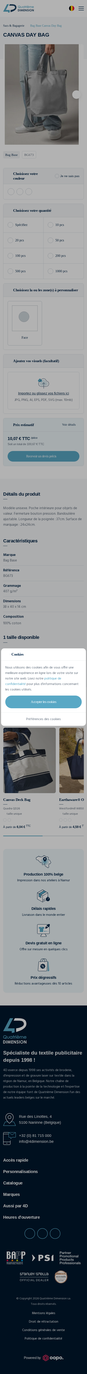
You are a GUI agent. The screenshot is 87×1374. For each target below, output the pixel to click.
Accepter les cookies (43, 702)
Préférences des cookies (43, 719)
